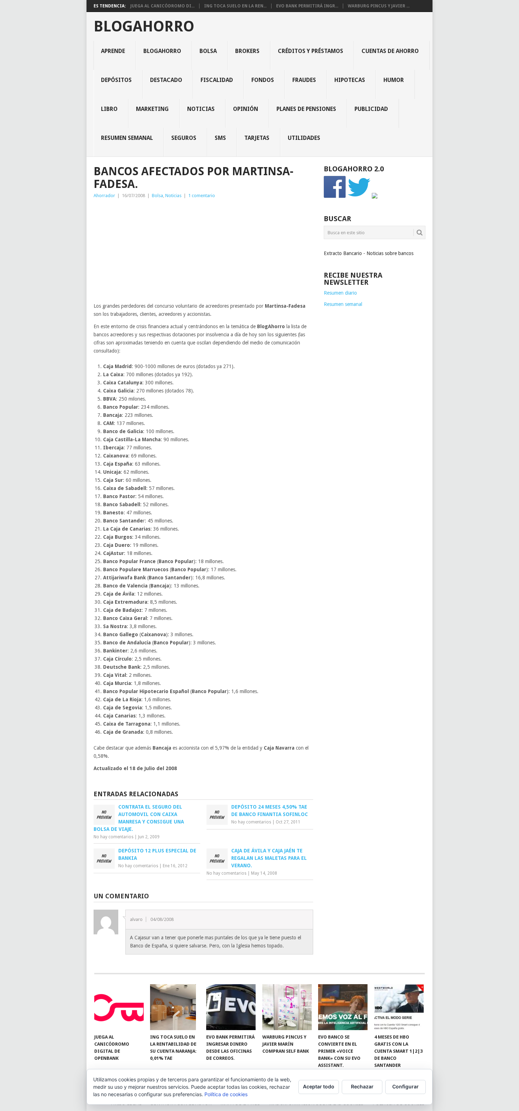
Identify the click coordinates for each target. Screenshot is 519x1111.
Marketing (152, 109)
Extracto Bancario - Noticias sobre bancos (368, 253)
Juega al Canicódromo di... (162, 6)
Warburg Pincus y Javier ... (379, 6)
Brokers (247, 51)
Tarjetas (256, 138)
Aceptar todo (318, 1086)
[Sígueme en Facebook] (335, 197)
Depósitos (116, 80)
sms (220, 138)
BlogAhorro (144, 26)
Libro (109, 109)
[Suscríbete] (374, 197)
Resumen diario (340, 293)
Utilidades (304, 138)
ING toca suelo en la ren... (235, 6)
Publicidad (371, 109)
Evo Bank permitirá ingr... (307, 6)
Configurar (405, 1086)
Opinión (245, 109)
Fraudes (304, 80)
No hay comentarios (113, 836)
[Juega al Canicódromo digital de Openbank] (119, 1007)
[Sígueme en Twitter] (359, 197)
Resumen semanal (127, 138)
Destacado (166, 80)
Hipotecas (349, 80)
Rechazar (362, 1086)
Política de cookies (225, 1094)
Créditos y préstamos (310, 51)
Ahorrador (104, 195)
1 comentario (201, 195)
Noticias (201, 109)
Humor (393, 80)
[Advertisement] (203, 252)
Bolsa (208, 51)
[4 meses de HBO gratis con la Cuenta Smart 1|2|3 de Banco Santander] (399, 1007)
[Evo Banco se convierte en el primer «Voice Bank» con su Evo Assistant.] (343, 1007)
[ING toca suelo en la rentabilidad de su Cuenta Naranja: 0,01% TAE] (174, 1007)
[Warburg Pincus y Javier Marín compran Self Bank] (287, 1007)
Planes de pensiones (306, 109)
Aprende (113, 51)
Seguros (183, 138)
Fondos (262, 80)
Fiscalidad (217, 80)
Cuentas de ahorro (390, 51)
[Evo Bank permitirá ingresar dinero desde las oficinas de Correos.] (231, 1007)
